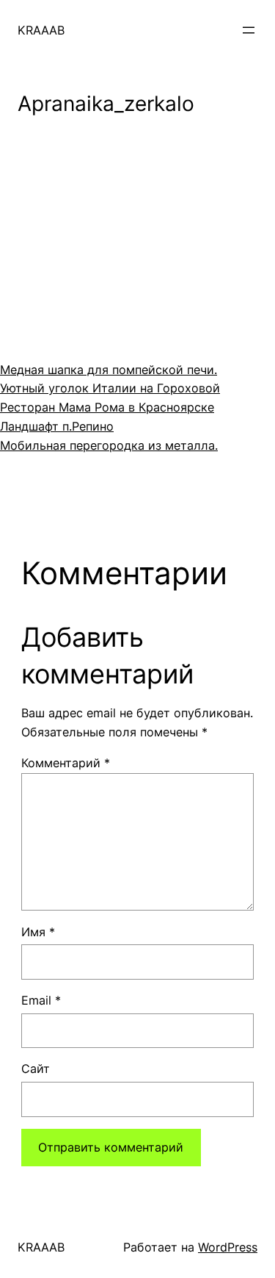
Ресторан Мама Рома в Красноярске (107, 407)
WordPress (227, 1247)
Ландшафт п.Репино (57, 426)
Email (41, 1000)
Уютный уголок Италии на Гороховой (110, 388)
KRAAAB (41, 30)
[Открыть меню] (248, 30)
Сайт (35, 1068)
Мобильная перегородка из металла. (109, 445)
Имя (38, 932)
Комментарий (65, 762)
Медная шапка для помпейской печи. (108, 369)
